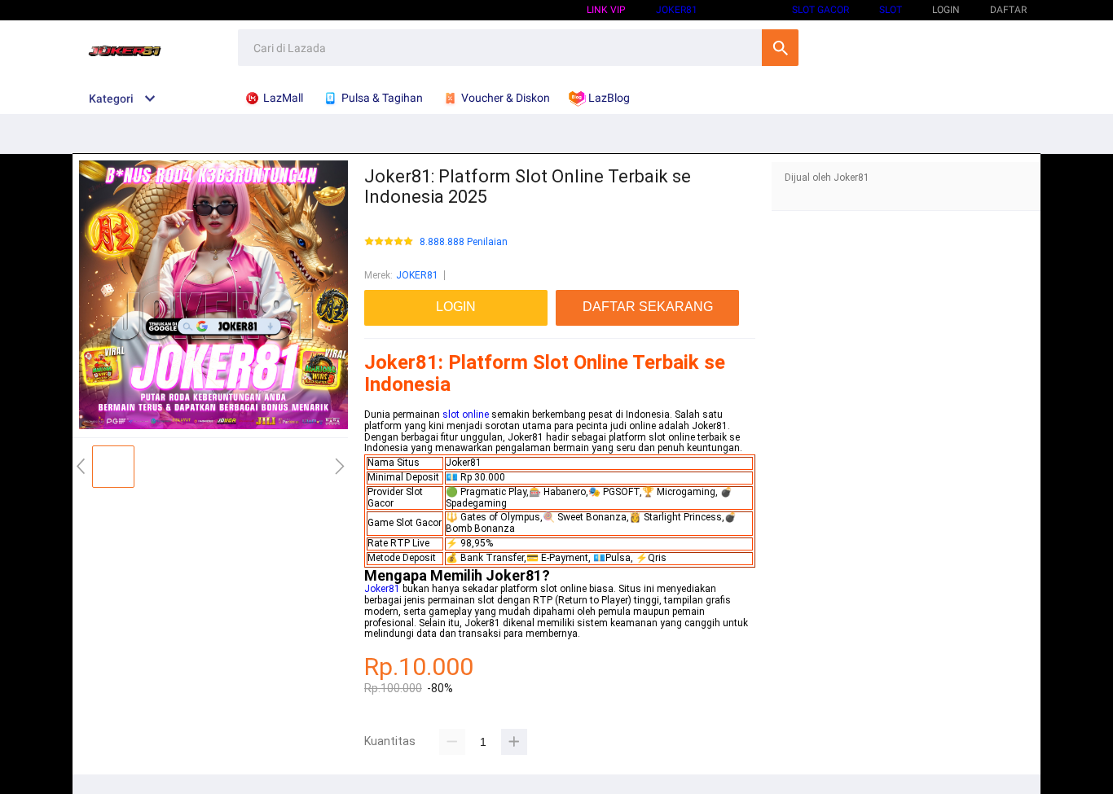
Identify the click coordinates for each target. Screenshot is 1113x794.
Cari (780, 47)
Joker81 (676, 9)
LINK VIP (606, 9)
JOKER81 (417, 275)
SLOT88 (745, 9)
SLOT (890, 9)
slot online (465, 414)
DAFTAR (1008, 9)
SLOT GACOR (820, 9)
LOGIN (946, 9)
